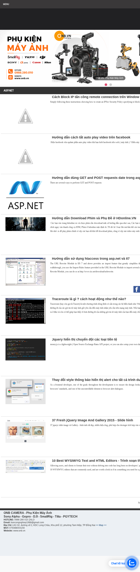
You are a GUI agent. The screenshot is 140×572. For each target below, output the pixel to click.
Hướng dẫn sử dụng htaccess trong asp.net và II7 (91, 258)
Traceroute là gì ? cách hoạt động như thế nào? (89, 299)
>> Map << (101, 525)
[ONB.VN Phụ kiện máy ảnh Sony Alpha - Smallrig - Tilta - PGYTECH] (36, 17)
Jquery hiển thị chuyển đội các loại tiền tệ (84, 339)
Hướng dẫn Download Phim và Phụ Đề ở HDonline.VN (94, 218)
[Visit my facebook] (136, 289)
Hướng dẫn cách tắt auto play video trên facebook (91, 137)
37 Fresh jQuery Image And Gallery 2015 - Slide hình (92, 420)
